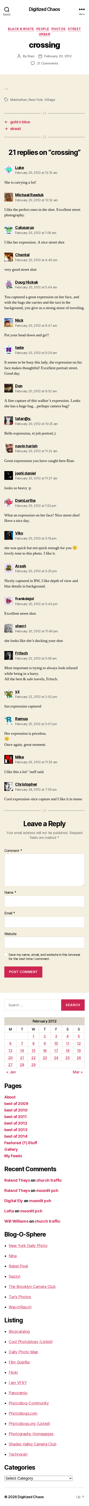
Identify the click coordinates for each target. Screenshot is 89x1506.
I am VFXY (18, 1382)
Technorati (18, 1454)
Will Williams (16, 1221)
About (10, 1097)
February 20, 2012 (58, 56)
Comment (13, 851)
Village (49, 100)
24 (56, 1058)
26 (79, 1058)
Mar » (78, 1072)
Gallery (11, 1149)
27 (10, 1065)
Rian (31, 56)
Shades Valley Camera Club (32, 1444)
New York (36, 100)
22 (33, 1058)
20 (10, 1058)
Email (9, 913)
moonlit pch (47, 1190)
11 (67, 1043)
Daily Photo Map (23, 1352)
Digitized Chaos (44, 9)
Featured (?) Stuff (20, 1142)
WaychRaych (20, 1307)
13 (10, 1050)
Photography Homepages (31, 1434)
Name (10, 893)
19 (79, 1050)
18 (67, 1050)
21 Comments (47, 63)
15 (33, 1050)
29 (33, 1065)
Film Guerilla (19, 1362)
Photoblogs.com (23, 1413)
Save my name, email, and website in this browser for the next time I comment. (44, 957)
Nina (13, 1256)
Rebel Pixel (18, 1266)
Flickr (13, 1372)
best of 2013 (15, 1129)
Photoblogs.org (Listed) (29, 1423)
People (42, 29)
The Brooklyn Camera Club (32, 1286)
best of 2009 (16, 1103)
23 (45, 1058)
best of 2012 (15, 1123)
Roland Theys (17, 1180)
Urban (44, 34)
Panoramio (18, 1393)
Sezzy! (14, 1276)
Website (10, 934)
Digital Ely (13, 1200)
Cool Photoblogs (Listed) (31, 1341)
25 (67, 1058)
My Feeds (13, 1156)
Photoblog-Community (29, 1403)
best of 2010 (16, 1110)
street (74, 29)
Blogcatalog (19, 1331)
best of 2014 (15, 1136)
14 (22, 1050)
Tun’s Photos (20, 1296)
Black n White (21, 29)
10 (56, 1043)
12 (79, 1043)
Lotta (9, 1211)
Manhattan (18, 100)
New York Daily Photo (28, 1245)
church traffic (49, 1180)
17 (56, 1050)
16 (45, 1050)
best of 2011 (15, 1116)
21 (22, 1058)
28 (22, 1065)
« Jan (11, 1072)
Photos (58, 29)
